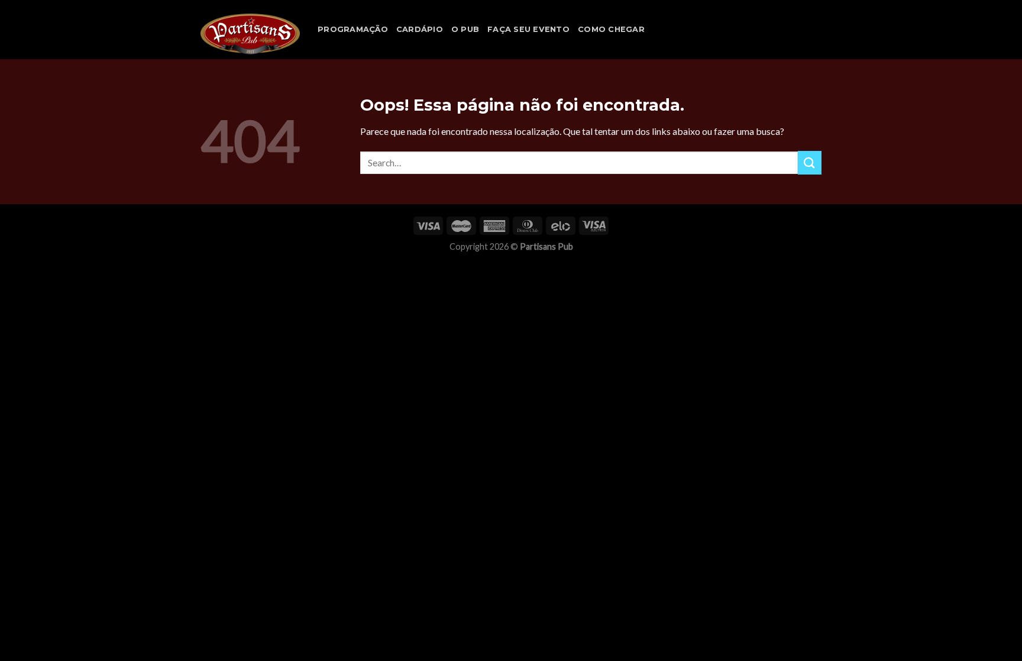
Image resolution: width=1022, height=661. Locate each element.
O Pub (465, 29)
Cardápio (419, 29)
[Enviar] (810, 162)
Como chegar (611, 29)
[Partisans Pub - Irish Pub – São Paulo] (250, 34)
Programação (353, 29)
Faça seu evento (528, 29)
